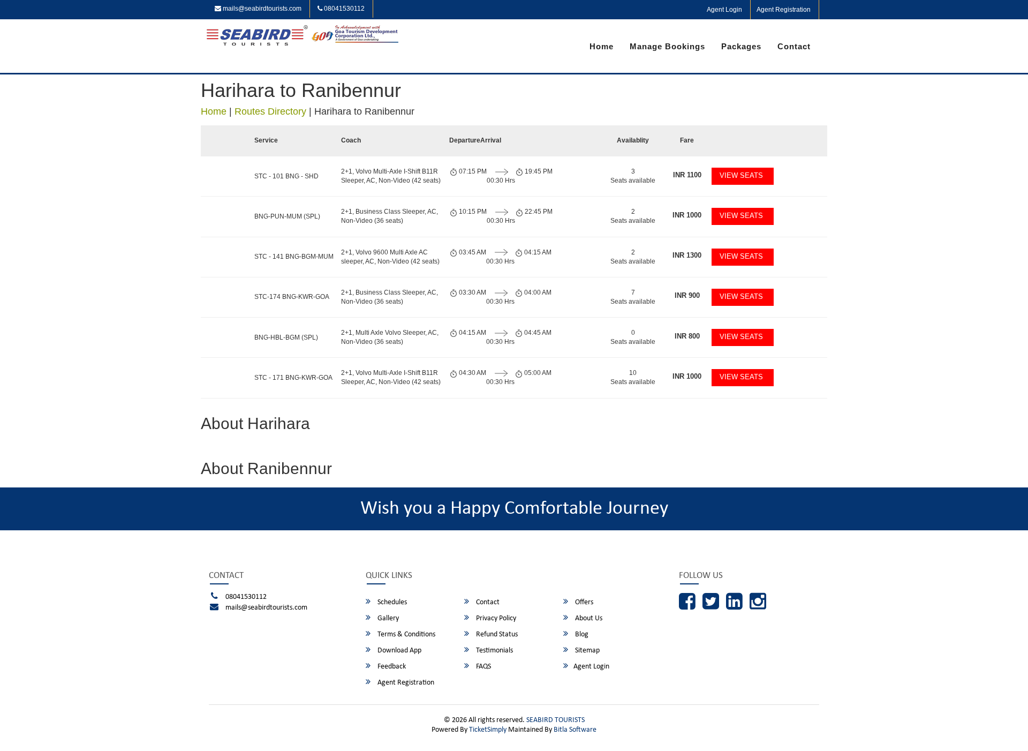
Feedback (391, 667)
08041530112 (343, 8)
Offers (583, 602)
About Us (587, 618)
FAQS (482, 667)
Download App (398, 651)
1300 (686, 255)
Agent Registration (784, 9)
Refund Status (496, 634)
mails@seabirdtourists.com (261, 8)
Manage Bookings (667, 46)
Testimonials (493, 651)
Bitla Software (575, 730)
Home (601, 46)
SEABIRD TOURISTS (555, 720)
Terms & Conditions (405, 634)
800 (687, 336)
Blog (580, 634)
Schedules (391, 602)
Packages (741, 46)
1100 (687, 175)
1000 (686, 215)
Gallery (387, 618)
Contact (794, 46)
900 (687, 295)
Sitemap (586, 651)
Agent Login (724, 9)
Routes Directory (270, 111)
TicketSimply (488, 730)
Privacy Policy (495, 618)
